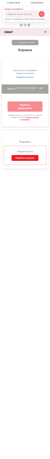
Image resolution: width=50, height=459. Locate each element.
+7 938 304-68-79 (36, 3)
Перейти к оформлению (25, 106)
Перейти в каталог (25, 158)
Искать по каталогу (14, 9)
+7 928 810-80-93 (13, 3)
